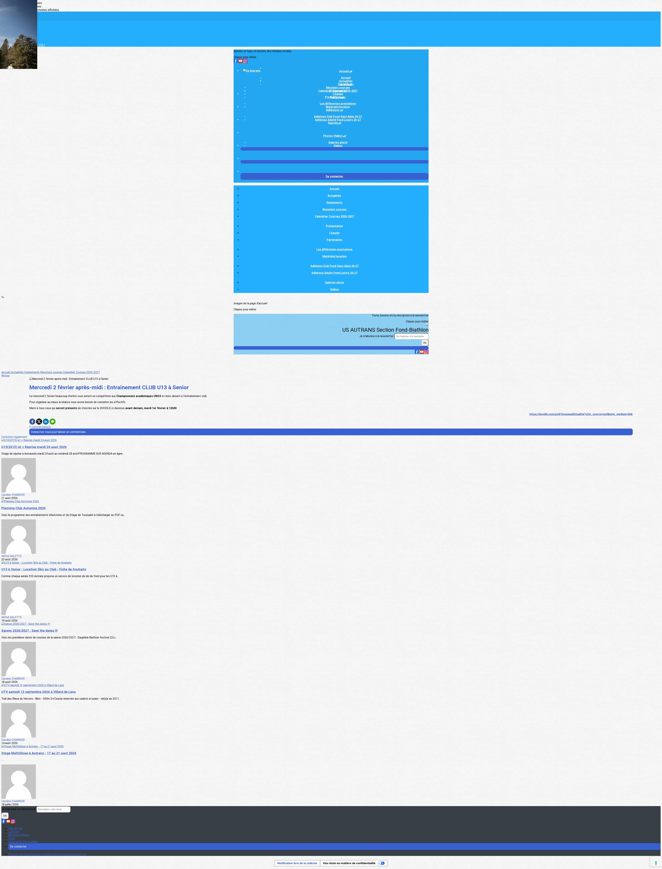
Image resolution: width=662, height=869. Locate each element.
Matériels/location (338, 107)
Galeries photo (338, 142)
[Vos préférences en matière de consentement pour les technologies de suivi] (656, 863)
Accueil (345, 77)
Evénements (334, 202)
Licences (13, 831)
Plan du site (15, 828)
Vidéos (338, 145)
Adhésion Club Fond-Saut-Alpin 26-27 (338, 116)
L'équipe (338, 94)
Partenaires (334, 239)
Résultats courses (338, 87)
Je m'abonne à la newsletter (376, 336)
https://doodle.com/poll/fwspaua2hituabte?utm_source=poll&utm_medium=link (581, 414)
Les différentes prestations (338, 103)
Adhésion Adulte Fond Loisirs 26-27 (338, 119)
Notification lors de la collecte (297, 863)
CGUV (11, 838)
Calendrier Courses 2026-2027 (334, 216)
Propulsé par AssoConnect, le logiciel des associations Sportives (47, 854)
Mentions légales (18, 835)
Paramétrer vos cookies (22, 841)
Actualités (334, 195)
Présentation (338, 90)
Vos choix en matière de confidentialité (349, 863)
